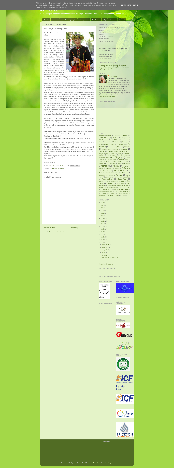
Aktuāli (46, 20)
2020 (102, 216)
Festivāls (113, 147)
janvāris (105, 255)
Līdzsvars (112, 163)
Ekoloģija (125, 142)
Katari (112, 153)
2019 (102, 218)
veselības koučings (123, 193)
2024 (102, 205)
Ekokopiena (116, 142)
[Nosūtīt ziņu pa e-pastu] (67, 165)
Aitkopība (101, 135)
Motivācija (125, 166)
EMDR (100, 144)
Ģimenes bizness (113, 149)
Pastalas (117, 168)
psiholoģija (108, 177)
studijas (101, 187)
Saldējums (101, 181)
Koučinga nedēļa (123, 155)
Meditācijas (96, 20)
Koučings (55, 20)
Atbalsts (124, 135)
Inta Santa (113, 76)
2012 (102, 237)
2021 (102, 213)
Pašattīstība (126, 168)
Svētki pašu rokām (111, 187)
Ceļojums (114, 140)
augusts (105, 250)
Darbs (125, 140)
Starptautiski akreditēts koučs (118, 185)
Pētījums (125, 173)
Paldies (108, 168)
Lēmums (102, 163)
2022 (102, 210)
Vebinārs (104, 193)
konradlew (96, 463)
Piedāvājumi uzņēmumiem (106, 175)
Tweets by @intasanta (106, 264)
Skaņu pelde (120, 183)
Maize (119, 163)
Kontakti (121, 20)
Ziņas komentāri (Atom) (56, 232)
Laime (126, 161)
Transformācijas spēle (69, 20)
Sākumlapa (75, 228)
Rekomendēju (107, 179)
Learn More (126, 5)
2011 (102, 239)
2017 (102, 223)
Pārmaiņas (119, 170)
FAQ (104, 20)
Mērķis (104, 166)
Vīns (123, 195)
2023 (102, 208)
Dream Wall (108, 142)
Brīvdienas (102, 140)
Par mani (112, 20)
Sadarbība (122, 179)
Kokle (119, 153)
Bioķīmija (124, 138)
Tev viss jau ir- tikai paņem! (110, 257)
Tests (120, 187)
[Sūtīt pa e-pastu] (71, 166)
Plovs (127, 175)
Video (117, 195)
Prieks (101, 177)
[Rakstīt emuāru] (73, 166)
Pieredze (119, 175)
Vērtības (110, 195)
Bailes (115, 138)
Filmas (119, 147)
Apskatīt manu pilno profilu (107, 96)
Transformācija (106, 189)
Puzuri (120, 177)
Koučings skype (111, 159)
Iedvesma (123, 149)
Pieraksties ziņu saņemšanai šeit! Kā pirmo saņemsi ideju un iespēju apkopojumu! (114, 67)
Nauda (101, 168)
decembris (105, 244)
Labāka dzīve (103, 161)
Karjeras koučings (103, 153)
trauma (115, 191)
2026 (102, 202)
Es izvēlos (121, 144)
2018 (102, 221)
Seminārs (110, 183)
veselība (112, 193)
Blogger (110, 463)
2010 (102, 242)
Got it (135, 5)
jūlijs (104, 252)
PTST (115, 177)
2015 (102, 229)
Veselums (102, 195)
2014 (102, 231)
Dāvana (100, 141)
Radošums (127, 177)
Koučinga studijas (104, 157)
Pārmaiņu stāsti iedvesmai (108, 173)
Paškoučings (106, 171)
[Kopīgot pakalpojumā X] (75, 166)
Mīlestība (116, 166)
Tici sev (127, 187)
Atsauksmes (53, 168)
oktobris (105, 247)
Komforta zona (111, 155)
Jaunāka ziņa (49, 228)
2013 (102, 234)
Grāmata (127, 147)
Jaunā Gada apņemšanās (118, 151)
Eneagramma (84, 20)
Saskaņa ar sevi (112, 181)
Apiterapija (117, 135)
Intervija (101, 151)
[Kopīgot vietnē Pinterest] (79, 166)
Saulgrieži (122, 181)
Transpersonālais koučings (105, 191)
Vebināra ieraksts (124, 191)
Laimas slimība (116, 161)
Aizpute (108, 135)
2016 (102, 226)
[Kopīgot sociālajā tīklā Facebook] (77, 166)
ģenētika (104, 149)
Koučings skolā (123, 159)
